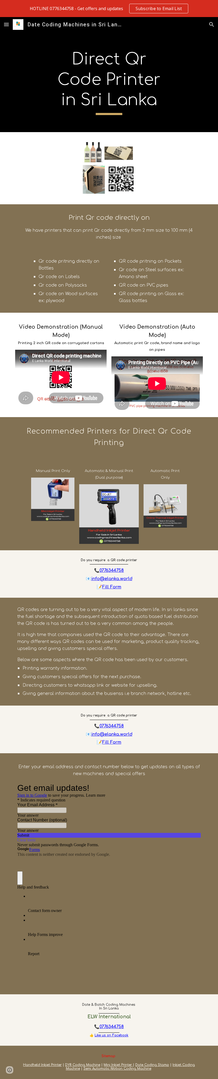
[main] (109, 82)
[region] (109, 8)
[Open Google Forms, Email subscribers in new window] (193, 788)
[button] (6, 24)
